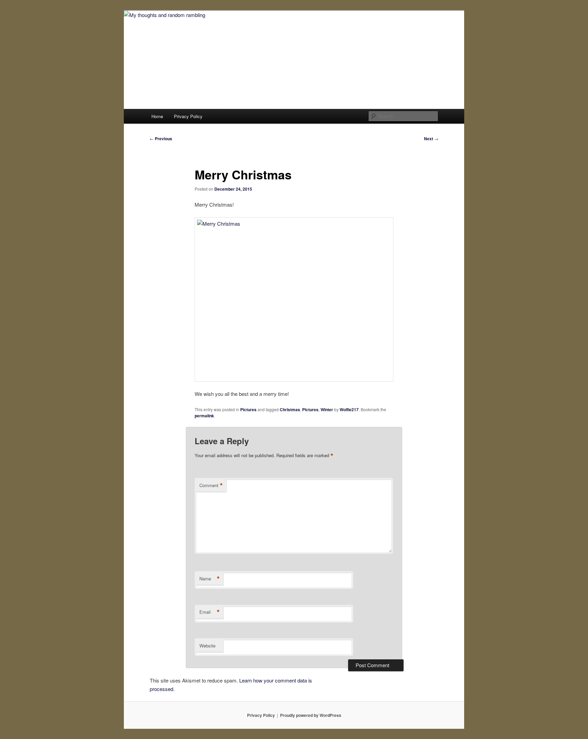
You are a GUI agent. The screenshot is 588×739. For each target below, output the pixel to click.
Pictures (248, 409)
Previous (161, 138)
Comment (211, 485)
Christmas (290, 409)
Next (431, 138)
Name (209, 578)
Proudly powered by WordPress (310, 715)
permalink (204, 416)
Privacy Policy (188, 116)
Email (209, 612)
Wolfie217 (349, 409)
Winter (327, 409)
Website (207, 645)
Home (157, 116)
